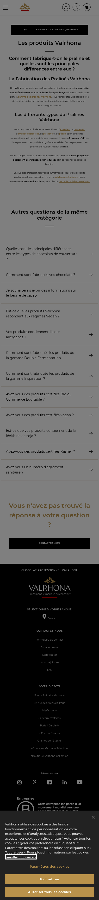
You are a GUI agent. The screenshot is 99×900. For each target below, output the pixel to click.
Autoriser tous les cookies (49, 892)
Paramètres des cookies (49, 866)
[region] (49, 855)
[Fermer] (93, 817)
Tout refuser (50, 879)
